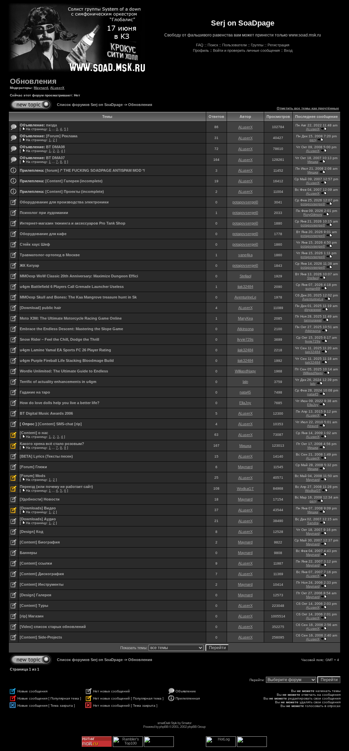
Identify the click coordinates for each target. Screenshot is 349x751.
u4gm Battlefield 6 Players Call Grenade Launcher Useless (72, 287)
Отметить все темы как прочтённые (308, 108)
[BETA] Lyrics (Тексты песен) (46, 456)
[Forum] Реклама (61, 136)
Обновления (33, 81)
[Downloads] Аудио (38, 519)
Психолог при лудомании (44, 213)
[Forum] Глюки (33, 467)
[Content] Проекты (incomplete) (74, 191)
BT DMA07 (55, 158)
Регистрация (278, 45)
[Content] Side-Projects (41, 637)
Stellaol (245, 276)
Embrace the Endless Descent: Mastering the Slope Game (71, 329)
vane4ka (245, 255)
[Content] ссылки (36, 563)
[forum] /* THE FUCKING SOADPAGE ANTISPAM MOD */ (95, 170)
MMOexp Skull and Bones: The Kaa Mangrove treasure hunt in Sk (78, 297)
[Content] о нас (34, 433)
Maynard (41, 88)
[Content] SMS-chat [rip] (60, 424)
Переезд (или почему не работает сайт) (56, 487)
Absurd (312, 426)
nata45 (245, 392)
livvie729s (245, 339)
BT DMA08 (55, 147)
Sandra (313, 523)
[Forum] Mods (32, 476)
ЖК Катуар (29, 265)
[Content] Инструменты (41, 584)
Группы (257, 45)
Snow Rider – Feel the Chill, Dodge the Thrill (59, 339)
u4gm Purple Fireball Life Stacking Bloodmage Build (67, 360)
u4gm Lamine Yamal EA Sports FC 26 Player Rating (65, 350)
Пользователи (234, 45)
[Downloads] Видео (38, 508)
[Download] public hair (40, 308)
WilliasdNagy (245, 371)
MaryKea (245, 318)
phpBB (163, 727)
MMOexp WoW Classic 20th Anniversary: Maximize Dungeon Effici (79, 276)
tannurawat (313, 320)
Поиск (213, 45)
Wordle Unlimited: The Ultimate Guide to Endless (64, 371)
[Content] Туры (34, 605)
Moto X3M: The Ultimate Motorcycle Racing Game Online (71, 318)
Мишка (312, 162)
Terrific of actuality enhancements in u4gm (58, 382)
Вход (288, 50)
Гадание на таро (35, 392)
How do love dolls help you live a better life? (60, 403)
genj (312, 140)
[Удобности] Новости (40, 499)
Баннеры (28, 553)
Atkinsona (245, 329)
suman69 (312, 288)
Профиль (201, 50)
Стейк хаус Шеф (35, 244)
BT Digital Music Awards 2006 (46, 413)
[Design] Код (31, 532)
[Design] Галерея (35, 595)
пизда (51, 125)
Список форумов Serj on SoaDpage (90, 105)
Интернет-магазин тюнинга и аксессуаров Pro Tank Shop (72, 223)
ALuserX (57, 88)
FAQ (199, 45)
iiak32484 (245, 287)
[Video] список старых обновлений (53, 627)
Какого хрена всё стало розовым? (52, 444)
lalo (245, 382)
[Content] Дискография (42, 574)
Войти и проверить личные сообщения (246, 50)
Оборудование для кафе (43, 234)
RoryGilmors (312, 214)
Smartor (186, 723)
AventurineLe (245, 297)
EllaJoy (245, 403)
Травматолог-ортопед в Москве (50, 255)
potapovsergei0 (245, 202)
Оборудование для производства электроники (64, 202)
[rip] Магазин (32, 616)
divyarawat (312, 309)
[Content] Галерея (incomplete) (74, 181)
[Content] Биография (40, 542)
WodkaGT (245, 489)
